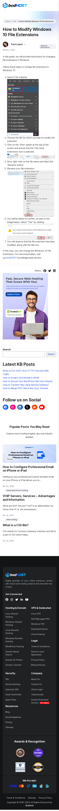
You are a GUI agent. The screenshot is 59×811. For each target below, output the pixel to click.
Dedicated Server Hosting (17, 490)
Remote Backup (12, 684)
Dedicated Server (39, 629)
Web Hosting (12, 520)
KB (15, 21)
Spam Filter (10, 700)
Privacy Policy (37, 660)
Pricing (8, 722)
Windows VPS (37, 624)
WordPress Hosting (14, 646)
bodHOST (12, 257)
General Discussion (45, 46)
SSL (7, 679)
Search (51, 354)
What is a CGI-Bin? (16, 525)
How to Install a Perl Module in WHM (21, 377)
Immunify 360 (12, 689)
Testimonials (37, 694)
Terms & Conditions (40, 646)
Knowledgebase (13, 717)
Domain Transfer (13, 665)
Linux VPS (36, 613)
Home (7, 21)
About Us (35, 679)
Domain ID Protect (14, 660)
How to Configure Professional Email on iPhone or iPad (28, 468)
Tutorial (10, 459)
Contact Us (36, 684)
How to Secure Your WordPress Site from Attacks (27, 381)
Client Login (37, 689)
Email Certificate (13, 694)
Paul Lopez (17, 44)
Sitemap (9, 727)
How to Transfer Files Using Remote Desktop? (26, 384)
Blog (7, 712)
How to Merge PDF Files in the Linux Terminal (25, 388)
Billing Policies (38, 665)
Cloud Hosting (38, 634)
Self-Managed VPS (40, 619)
